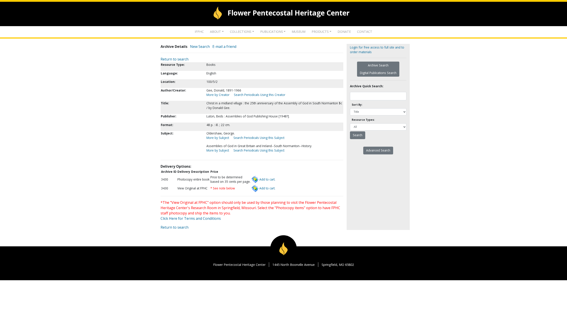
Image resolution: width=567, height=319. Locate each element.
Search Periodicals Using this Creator (259, 95)
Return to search (174, 59)
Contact (364, 31)
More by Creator (217, 95)
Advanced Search (378, 150)
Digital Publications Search (378, 73)
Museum (298, 31)
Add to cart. (267, 179)
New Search (200, 46)
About (215, 31)
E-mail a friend (224, 46)
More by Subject (217, 138)
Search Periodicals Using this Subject (258, 138)
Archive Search (378, 65)
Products (320, 31)
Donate (344, 31)
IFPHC (199, 31)
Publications (271, 31)
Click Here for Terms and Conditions (191, 218)
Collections (240, 31)
